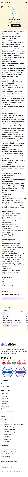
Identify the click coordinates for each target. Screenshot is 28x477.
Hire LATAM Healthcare (7, 434)
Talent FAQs (4, 401)
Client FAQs (4, 398)
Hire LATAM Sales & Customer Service (12, 424)
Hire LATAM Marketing (7, 427)
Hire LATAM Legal (6, 439)
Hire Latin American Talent (8, 459)
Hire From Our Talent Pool (8, 449)
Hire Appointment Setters (8, 422)
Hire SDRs (4, 419)
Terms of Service (6, 384)
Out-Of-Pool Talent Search (8, 451)
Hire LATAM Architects (7, 437)
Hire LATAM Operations (8, 429)
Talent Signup (5, 406)
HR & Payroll (4, 393)
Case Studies (4, 403)
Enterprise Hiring (6, 456)
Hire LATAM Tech (6, 441)
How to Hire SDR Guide (7, 411)
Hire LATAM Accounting (8, 432)
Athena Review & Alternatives (9, 461)
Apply (14, 298)
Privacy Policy (5, 386)
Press (2, 408)
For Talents (4, 396)
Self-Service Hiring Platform (9, 454)
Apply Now (15, 25)
